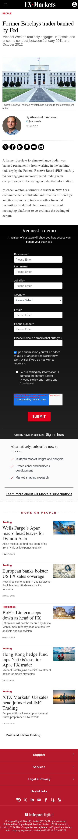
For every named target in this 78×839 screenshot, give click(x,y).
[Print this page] (41, 147)
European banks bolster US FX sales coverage (25, 573)
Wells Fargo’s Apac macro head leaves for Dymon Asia (23, 533)
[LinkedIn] (20, 147)
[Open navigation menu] (3, 4)
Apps (52, 800)
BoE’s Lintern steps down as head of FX (21, 615)
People (7, 13)
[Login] (74, 4)
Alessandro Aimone (43, 117)
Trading (7, 522)
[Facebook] (12, 147)
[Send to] (34, 147)
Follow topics (18, 800)
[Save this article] (27, 147)
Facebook (46, 800)
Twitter (25, 800)
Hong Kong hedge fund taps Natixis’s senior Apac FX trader (25, 659)
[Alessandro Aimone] (11, 125)
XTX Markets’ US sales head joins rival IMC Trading (25, 702)
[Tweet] (5, 147)
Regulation (9, 607)
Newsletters (39, 800)
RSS (59, 800)
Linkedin (32, 800)
